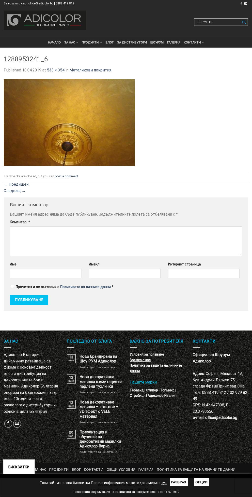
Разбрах (179, 482)
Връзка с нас (140, 360)
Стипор (152, 390)
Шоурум (157, 42)
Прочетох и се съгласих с (64, 287)
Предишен (16, 184)
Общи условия (121, 469)
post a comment (66, 176)
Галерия (173, 42)
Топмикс (167, 390)
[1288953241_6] (69, 122)
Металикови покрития (90, 70)
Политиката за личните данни (85, 287)
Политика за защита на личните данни (196, 469)
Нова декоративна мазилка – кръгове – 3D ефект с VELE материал (98, 409)
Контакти (93, 469)
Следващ (15, 190)
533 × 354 (55, 70)
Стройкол (137, 396)
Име (13, 264)
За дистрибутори (132, 42)
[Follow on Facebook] (241, 3)
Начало (54, 42)
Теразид (137, 390)
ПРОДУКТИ (90, 42)
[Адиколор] (45, 20)
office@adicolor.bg (221, 417)
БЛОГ (110, 42)
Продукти (59, 469)
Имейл (94, 264)
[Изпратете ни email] (245, 3)
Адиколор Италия (162, 396)
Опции (201, 482)
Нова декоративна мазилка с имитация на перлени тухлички (100, 381)
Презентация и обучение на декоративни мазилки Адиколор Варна (100, 439)
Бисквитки (19, 467)
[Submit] (244, 22)
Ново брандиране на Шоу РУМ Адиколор (98, 358)
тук (164, 483)
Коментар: (20, 222)
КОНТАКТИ (192, 42)
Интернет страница (184, 264)
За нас (69, 42)
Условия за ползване (147, 354)
